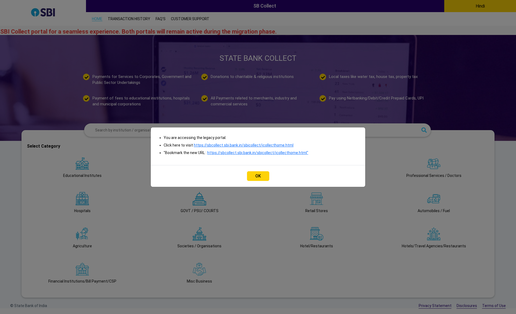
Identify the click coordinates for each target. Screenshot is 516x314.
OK (258, 176)
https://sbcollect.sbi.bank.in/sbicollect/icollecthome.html (243, 145)
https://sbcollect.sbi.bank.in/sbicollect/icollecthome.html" (257, 153)
